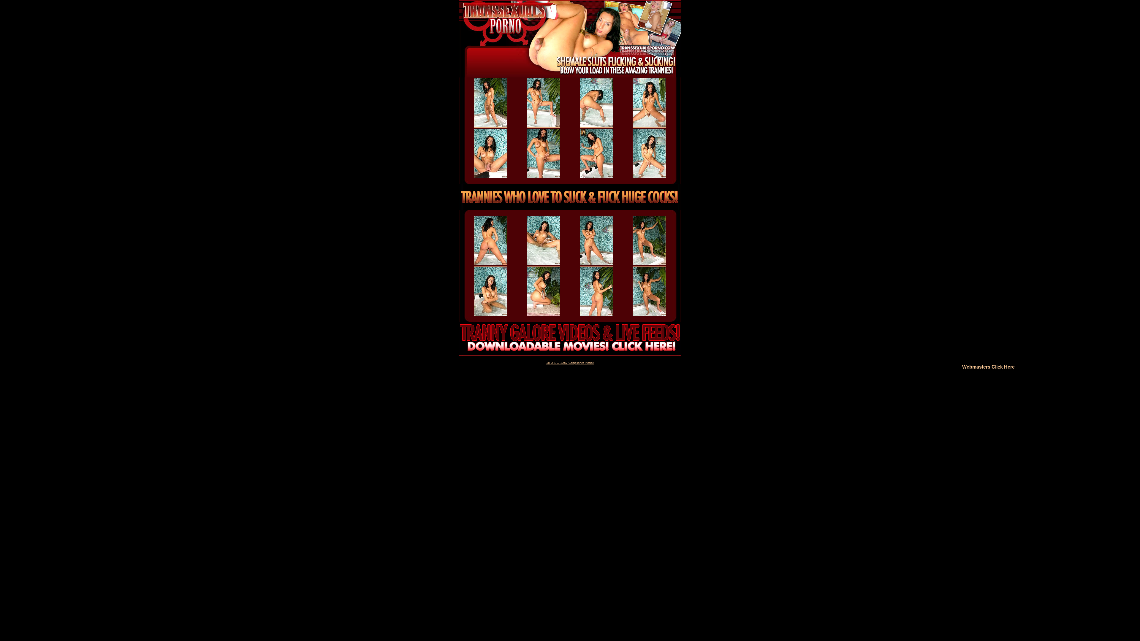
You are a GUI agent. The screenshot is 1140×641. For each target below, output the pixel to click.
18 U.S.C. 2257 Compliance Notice (570, 362)
